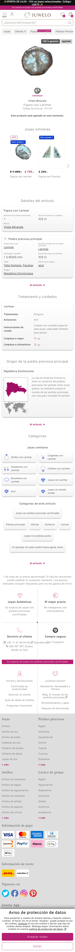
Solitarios (50, 524)
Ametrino (43, 807)
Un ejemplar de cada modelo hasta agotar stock (37, 547)
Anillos (6, 726)
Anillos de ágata (11, 785)
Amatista (43, 732)
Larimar (9, 247)
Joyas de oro (9, 759)
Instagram (23, 893)
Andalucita (44, 812)
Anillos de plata (11, 737)
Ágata (41, 726)
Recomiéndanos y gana (55, 703)
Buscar (70, 23)
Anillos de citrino (12, 812)
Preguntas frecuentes (19, 706)
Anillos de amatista (13, 796)
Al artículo (36, 285)
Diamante (44, 759)
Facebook (14, 893)
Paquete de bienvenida (55, 708)
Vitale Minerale (13, 227)
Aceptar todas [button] (37, 937)
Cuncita (43, 754)
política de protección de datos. (46, 929)
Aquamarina (45, 737)
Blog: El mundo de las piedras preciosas (55, 696)
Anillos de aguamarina (15, 790)
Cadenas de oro (11, 743)
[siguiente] (68, 166)
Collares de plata (12, 754)
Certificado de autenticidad (19, 688)
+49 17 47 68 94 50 (18, 642)
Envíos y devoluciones (19, 681)
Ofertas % (20, 31)
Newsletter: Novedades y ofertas (55, 688)
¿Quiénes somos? (55, 681)
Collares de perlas (12, 748)
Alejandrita (44, 790)
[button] (4, 15)
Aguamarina (45, 785)
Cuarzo (42, 748)
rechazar (22, 923)
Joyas (7, 31)
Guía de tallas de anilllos (19, 700)
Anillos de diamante (13, 779)
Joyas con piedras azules (37, 536)
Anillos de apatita (12, 807)
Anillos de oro (10, 732)
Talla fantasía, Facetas (18, 266)
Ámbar (42, 801)
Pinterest (33, 893)
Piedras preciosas (15, 524)
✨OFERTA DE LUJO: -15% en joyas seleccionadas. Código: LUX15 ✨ (38, 3)
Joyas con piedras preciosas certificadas (37, 513)
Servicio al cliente (19, 637)
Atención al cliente (20, 695)
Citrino (42, 743)
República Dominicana (18, 274)
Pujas (41, 31)
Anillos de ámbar (12, 801)
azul (41, 266)
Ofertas (35, 524)
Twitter (5, 893)
